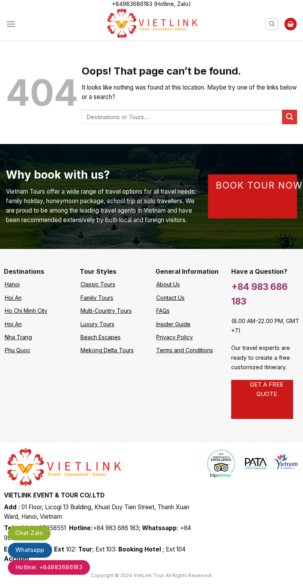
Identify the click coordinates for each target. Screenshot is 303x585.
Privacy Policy (174, 337)
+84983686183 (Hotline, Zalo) (151, 3)
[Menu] (11, 24)
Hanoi (12, 284)
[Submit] (289, 117)
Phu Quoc (17, 350)
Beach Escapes (100, 337)
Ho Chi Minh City (26, 310)
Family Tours (96, 297)
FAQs (163, 310)
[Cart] (290, 24)
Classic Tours (97, 284)
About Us (168, 284)
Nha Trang (18, 337)
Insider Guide (173, 324)
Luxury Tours (97, 324)
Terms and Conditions (184, 350)
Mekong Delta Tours (107, 350)
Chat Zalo (29, 532)
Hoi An (13, 297)
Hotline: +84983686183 (48, 567)
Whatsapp (30, 549)
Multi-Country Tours (106, 310)
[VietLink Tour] (152, 24)
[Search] (272, 24)
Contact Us (170, 297)
